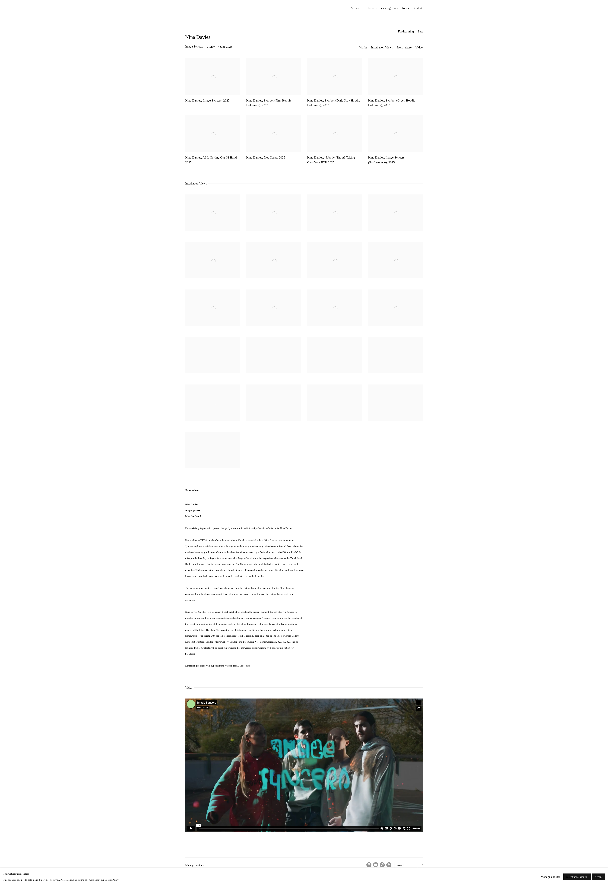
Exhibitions (369, 8)
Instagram (368, 864)
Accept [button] (598, 876)
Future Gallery (205, 8)
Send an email (382, 864)
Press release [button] (404, 47)
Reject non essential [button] (577, 876)
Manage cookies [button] (194, 865)
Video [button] (419, 47)
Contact (417, 8)
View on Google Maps (388, 864)
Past (420, 31)
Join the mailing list (375, 864)
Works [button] (363, 47)
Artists (354, 8)
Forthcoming (406, 31)
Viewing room (389, 8)
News (405, 8)
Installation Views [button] (382, 47)
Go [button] (421, 864)
